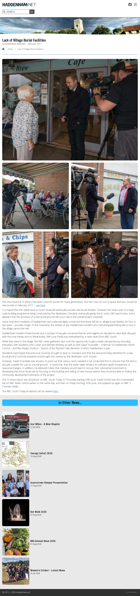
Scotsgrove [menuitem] (131, 592)
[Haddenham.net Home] (19, 8)
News (10, 49)
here (55, 391)
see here (40, 305)
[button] (135, 4)
